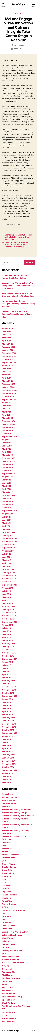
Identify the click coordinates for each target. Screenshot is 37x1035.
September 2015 (9, 733)
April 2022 (6, 489)
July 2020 (6, 554)
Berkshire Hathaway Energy (14, 813)
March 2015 (7, 752)
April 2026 (6, 341)
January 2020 (8, 572)
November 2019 (9, 579)
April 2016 (6, 711)
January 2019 (8, 609)
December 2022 (9, 464)
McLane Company (13, 224)
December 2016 (9, 687)
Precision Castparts (11, 978)
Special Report (8, 1000)
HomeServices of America (13, 910)
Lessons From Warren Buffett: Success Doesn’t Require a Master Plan (17, 314)
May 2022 (6, 486)
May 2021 (6, 523)
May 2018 (6, 634)
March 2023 (7, 455)
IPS (3, 919)
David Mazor (20, 45)
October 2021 (8, 508)
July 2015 (6, 739)
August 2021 (7, 514)
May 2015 (6, 745)
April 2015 (6, 748)
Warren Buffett (8, 1021)
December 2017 (9, 650)
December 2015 (9, 724)
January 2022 (8, 498)
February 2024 (8, 421)
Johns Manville (8, 926)
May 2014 (6, 782)
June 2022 (7, 483)
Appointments (8, 800)
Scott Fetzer (7, 990)
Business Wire (8, 858)
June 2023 (7, 446)
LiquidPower (7, 938)
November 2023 (9, 430)
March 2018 (7, 640)
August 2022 (7, 477)
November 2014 (9, 764)
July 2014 (6, 776)
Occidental (7, 969)
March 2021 (7, 529)
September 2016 (9, 696)
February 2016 (8, 718)
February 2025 (8, 384)
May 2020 (6, 560)
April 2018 (6, 637)
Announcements (9, 797)
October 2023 (8, 433)
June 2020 (7, 557)
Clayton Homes (9, 867)
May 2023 (6, 449)
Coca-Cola (7, 870)
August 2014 (7, 773)
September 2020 (9, 548)
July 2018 (6, 628)
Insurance (6, 916)
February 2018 (8, 643)
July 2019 (6, 591)
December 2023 (9, 427)
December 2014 (9, 761)
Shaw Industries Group (12, 997)
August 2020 (8, 551)
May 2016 (6, 708)
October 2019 (8, 582)
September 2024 (9, 399)
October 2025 (8, 359)
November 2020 (9, 542)
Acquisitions (7, 794)
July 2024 (6, 406)
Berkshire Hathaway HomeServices (18, 816)
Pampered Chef (9, 972)
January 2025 (8, 387)
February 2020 (8, 569)
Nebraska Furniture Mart (13, 963)
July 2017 (6, 665)
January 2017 (8, 684)
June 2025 (7, 372)
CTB (4, 882)
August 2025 (8, 365)
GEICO (5, 907)
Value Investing (9, 1018)
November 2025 (9, 356)
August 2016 (7, 699)
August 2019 (7, 588)
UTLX (4, 1015)
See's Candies (8, 994)
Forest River (7, 901)
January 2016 (8, 721)
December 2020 (9, 538)
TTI (3, 1009)
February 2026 (8, 347)
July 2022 (6, 480)
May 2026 (6, 338)
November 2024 (9, 393)
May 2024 (6, 412)
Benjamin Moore (9, 803)
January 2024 (8, 424)
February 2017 (8, 681)
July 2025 (6, 369)
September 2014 (9, 770)
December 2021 (9, 501)
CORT (4, 879)
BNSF (4, 845)
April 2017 (6, 674)
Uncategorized (8, 1012)
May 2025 (6, 375)
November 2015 (9, 727)
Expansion (6, 892)
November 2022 (9, 467)
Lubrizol (5, 941)
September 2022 (9, 474)
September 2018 (9, 622)
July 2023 (6, 443)
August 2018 (7, 625)
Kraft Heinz (7, 929)
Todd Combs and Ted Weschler (16, 1006)
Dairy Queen (7, 885)
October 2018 (8, 619)
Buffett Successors (10, 855)
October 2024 (8, 396)
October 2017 (8, 656)
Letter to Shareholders (12, 935)
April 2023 (6, 452)
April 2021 (6, 526)
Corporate (6, 876)
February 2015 (8, 755)
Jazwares (6, 923)
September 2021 (9, 511)
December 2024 (9, 390)
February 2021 (8, 532)
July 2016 (6, 702)
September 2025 (9, 362)
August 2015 (7, 736)
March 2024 (7, 418)
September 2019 (9, 585)
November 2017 (9, 653)
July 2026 (6, 331)
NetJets (5, 966)
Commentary (8, 873)
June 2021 (6, 520)
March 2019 (7, 603)
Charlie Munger (9, 864)
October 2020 (8, 545)
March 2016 (7, 715)
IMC (4, 913)
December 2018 (9, 613)
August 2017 (7, 662)
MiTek (5, 953)
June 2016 (6, 705)
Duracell (6, 889)
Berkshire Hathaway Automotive (16, 809)
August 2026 (8, 328)
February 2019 (8, 606)
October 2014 (8, 767)
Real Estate (7, 981)
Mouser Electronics (10, 957)
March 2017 (7, 677)
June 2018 (6, 631)
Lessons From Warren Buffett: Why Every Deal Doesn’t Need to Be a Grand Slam (17, 286)
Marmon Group (9, 944)
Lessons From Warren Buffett (15, 932)
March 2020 (7, 566)
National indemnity (10, 960)
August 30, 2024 (20, 49)
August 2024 (8, 402)
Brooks (5, 851)
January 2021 (8, 535)
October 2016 (8, 693)
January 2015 (8, 758)
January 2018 (8, 647)
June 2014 (6, 779)
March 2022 (7, 492)
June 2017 (6, 668)
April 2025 (6, 378)
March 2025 (7, 381)
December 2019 (9, 575)
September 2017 (9, 659)
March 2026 (7, 344)
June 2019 (6, 594)
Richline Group (8, 987)
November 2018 (9, 616)
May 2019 (6, 597)
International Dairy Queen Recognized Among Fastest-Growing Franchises (18, 304)
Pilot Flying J (7, 975)
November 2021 (9, 504)
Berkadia (6, 806)
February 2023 (8, 458)
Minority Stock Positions (12, 950)
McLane (18, 14)
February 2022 (8, 495)
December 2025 (9, 353)
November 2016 (9, 690)
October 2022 (8, 470)
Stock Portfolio (8, 1003)
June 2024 (7, 409)
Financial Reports (9, 895)
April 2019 (6, 600)
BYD (4, 861)
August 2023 (8, 440)
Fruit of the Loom (9, 904)
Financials (6, 898)
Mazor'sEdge (18, 4)
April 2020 (7, 563)
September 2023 (9, 436)
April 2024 (6, 415)
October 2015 (8, 730)
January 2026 (8, 350)
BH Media (6, 842)
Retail (4, 984)
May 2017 (6, 671)
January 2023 (8, 461)
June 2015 (6, 742)
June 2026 (7, 335)
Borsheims (7, 848)
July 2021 (6, 517)
